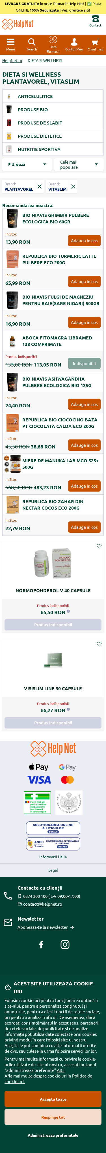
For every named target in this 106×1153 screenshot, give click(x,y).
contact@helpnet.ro (42, 904)
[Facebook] (41, 944)
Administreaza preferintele (53, 1135)
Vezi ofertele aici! (75, 10)
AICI (60, 1070)
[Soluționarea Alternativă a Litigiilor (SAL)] (53, 844)
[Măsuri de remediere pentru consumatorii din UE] (53, 828)
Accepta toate (53, 1098)
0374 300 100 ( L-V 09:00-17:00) (51, 896)
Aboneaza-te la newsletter (43, 927)
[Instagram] (65, 944)
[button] (74, 45)
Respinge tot (53, 1116)
